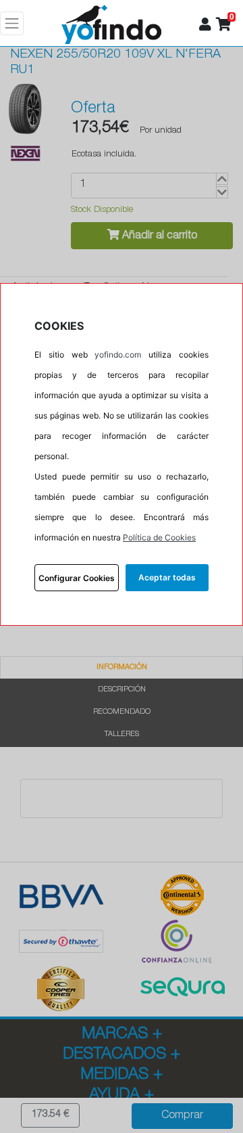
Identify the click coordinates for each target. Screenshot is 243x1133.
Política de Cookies (159, 537)
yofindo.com (117, 354)
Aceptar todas (167, 577)
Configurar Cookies (76, 578)
